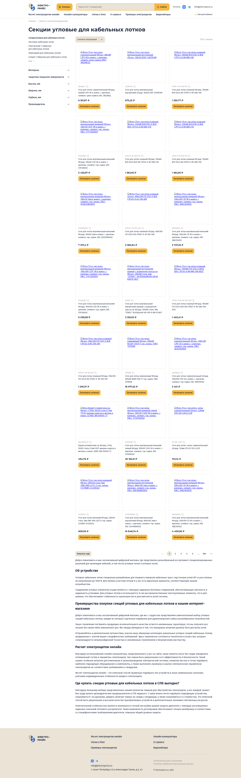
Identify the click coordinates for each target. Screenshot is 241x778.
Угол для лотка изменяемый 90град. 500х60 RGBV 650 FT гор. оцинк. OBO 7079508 (141, 379)
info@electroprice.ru (203, 7)
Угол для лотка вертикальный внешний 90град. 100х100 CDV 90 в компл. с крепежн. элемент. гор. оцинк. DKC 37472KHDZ (96, 308)
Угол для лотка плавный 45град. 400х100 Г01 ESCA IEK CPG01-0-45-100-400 (143, 233)
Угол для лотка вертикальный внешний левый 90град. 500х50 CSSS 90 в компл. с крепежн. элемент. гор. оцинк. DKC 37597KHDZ (143, 449)
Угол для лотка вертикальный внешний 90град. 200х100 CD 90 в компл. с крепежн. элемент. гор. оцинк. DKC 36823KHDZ (190, 522)
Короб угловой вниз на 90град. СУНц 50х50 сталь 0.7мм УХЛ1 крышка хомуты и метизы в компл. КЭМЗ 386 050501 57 (97, 448)
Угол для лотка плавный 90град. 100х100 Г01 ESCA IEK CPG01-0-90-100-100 (97, 377)
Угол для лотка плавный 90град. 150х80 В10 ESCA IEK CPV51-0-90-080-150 (190, 160)
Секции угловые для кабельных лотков (46, 38)
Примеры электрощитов (139, 14)
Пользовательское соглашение (167, 761)
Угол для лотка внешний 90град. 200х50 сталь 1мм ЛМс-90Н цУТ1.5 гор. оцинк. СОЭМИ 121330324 (96, 521)
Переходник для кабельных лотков (44, 53)
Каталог (66, 7)
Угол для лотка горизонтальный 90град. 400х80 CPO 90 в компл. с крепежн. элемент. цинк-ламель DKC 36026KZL (96, 93)
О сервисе (115, 14)
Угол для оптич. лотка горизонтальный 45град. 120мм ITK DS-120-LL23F (190, 447)
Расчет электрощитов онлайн (43, 14)
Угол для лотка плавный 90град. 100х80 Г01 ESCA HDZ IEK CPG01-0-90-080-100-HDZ (190, 307)
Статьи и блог (99, 14)
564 (204, 554)
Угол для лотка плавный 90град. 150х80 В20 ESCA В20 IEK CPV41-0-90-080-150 (143, 160)
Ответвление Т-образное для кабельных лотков (39, 47)
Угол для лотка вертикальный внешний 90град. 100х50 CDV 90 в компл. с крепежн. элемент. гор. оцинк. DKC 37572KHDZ (96, 163)
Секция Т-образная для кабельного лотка (47, 57)
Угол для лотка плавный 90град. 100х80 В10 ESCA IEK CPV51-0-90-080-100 (190, 91)
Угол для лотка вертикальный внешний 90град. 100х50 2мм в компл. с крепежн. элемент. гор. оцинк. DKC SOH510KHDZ (96, 234)
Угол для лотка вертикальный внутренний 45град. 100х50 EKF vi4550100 (143, 91)
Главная (32, 21)
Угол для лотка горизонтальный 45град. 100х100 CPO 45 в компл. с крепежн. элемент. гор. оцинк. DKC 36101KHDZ (190, 379)
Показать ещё (83, 554)
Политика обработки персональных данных (173, 764)
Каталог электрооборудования (53, 21)
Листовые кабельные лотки (41, 42)
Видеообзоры (163, 14)
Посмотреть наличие (89, 106)
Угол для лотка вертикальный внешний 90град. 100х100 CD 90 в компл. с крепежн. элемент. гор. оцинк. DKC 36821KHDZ (190, 235)
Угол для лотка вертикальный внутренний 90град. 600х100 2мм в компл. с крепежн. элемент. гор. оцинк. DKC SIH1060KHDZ (142, 522)
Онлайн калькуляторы (75, 14)
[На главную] (39, 7)
